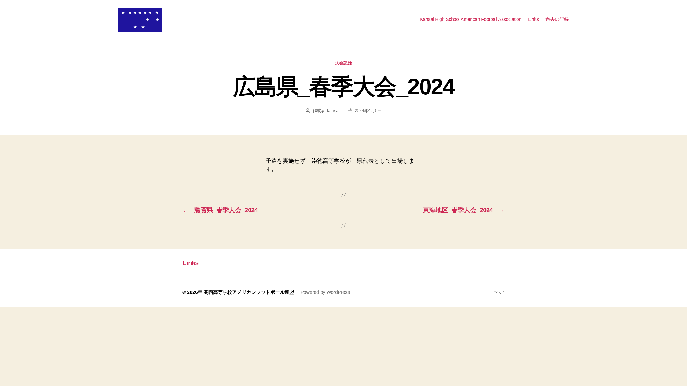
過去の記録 (557, 19)
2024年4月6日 (368, 110)
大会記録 (343, 63)
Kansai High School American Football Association (470, 19)
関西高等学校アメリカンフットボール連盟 (249, 292)
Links (533, 19)
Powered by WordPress (325, 292)
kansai (333, 110)
